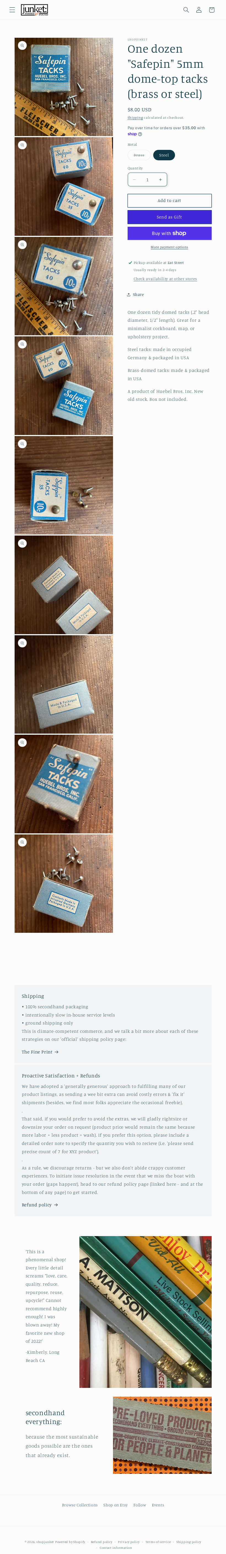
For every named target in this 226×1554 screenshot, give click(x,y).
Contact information (116, 1548)
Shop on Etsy (115, 1504)
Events (158, 1504)
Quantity (135, 168)
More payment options (169, 247)
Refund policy (37, 1204)
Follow (139, 1504)
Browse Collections (80, 1504)
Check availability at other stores (165, 278)
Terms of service (158, 1542)
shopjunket (45, 1542)
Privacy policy (129, 1542)
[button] (12, 10)
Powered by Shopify (70, 1542)
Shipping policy (188, 1542)
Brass (142, 156)
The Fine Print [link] (37, 1052)
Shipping (135, 117)
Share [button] (138, 294)
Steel (164, 155)
